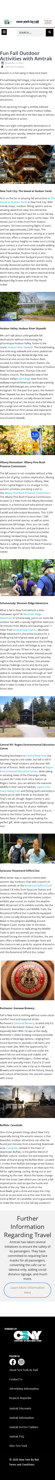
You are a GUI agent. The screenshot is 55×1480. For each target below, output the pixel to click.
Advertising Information (24, 1388)
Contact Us (15, 1379)
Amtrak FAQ (16, 1436)
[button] (4, 32)
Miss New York (18, 1446)
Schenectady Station (25, 630)
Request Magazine (20, 1398)
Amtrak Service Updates (23, 1427)
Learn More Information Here (27, 1290)
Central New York (36, 755)
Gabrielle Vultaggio (14, 66)
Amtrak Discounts (20, 1408)
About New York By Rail (23, 1370)
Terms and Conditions (21, 1464)
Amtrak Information (21, 1418)
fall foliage (24, 378)
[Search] (49, 32)
